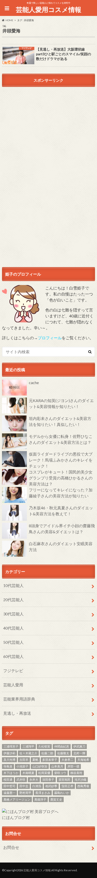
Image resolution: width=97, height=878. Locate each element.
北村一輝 (79, 753)
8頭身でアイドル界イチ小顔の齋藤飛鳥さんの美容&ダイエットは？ (62, 528)
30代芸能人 (13, 613)
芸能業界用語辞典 (19, 699)
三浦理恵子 (10, 746)
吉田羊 (23, 759)
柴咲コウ (60, 773)
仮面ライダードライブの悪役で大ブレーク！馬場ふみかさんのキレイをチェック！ (61, 460)
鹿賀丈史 (56, 799)
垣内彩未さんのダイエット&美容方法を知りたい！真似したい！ (60, 421)
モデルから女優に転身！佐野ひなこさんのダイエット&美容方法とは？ (61, 439)
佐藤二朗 (47, 753)
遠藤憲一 (9, 793)
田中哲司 (9, 786)
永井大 (33, 779)
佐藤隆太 (63, 753)
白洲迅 (36, 786)
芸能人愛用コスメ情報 (48, 9)
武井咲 (20, 779)
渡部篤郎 (64, 779)
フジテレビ (13, 670)
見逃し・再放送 (17, 713)
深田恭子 (48, 779)
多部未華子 (49, 759)
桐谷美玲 (76, 773)
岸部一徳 (73, 766)
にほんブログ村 (16, 817)
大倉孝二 (67, 759)
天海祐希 (83, 759)
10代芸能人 (13, 585)
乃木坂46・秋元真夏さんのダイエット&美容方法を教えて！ (61, 510)
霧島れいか (61, 793)
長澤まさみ (42, 793)
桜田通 (7, 779)
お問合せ (11, 847)
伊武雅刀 (79, 746)
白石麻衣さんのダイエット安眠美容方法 (61, 546)
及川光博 (9, 759)
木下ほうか (10, 773)
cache (34, 382)
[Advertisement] (48, 137)
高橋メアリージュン (16, 799)
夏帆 (35, 759)
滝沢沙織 (80, 779)
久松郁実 (44, 746)
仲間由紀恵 (61, 746)
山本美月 (57, 766)
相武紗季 (51, 786)
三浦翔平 (28, 746)
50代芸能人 (13, 642)
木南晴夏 (28, 773)
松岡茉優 (44, 773)
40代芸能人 (13, 628)
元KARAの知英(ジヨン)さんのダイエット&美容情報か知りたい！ (61, 403)
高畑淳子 (40, 799)
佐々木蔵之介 (28, 753)
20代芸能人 (13, 599)
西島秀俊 (83, 786)
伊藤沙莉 (9, 753)
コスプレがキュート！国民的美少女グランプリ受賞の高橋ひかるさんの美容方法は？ (61, 477)
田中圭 (23, 786)
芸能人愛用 (13, 684)
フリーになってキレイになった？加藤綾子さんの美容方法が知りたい (61, 492)
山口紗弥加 (39, 766)
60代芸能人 (13, 656)
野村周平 (25, 793)
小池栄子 (22, 766)
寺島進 (7, 766)
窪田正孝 (67, 786)
